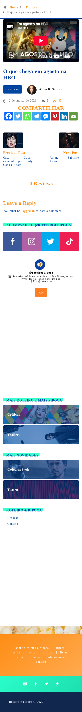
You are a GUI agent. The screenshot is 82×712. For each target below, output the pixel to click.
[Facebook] (8, 116)
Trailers (31, 7)
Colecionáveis (56, 657)
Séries (17, 652)
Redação (13, 517)
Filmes (60, 647)
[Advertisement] (41, 348)
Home (14, 7)
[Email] (73, 116)
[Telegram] (36, 116)
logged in (28, 211)
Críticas (48, 652)
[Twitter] (18, 116)
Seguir (41, 292)
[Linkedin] (64, 116)
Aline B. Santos (50, 89)
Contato (12, 523)
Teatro (36, 657)
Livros (32, 652)
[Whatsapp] (27, 116)
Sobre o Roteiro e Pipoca (32, 647)
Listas (63, 652)
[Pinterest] (55, 116)
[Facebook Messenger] (45, 116)
